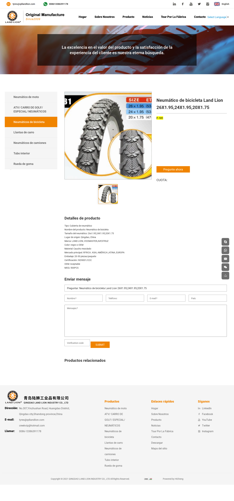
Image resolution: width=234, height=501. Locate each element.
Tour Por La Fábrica (173, 17)
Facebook (207, 414)
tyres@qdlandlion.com (31, 419)
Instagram (207, 431)
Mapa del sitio (159, 448)
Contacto (200, 17)
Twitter (206, 425)
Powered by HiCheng (173, 478)
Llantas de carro (114, 442)
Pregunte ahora (173, 169)
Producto (128, 17)
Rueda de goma (113, 465)
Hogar (83, 17)
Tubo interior (112, 459)
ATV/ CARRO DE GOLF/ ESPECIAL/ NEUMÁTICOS (115, 419)
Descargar (157, 442)
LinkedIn (207, 408)
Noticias (147, 17)
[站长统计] (148, 478)
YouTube (207, 419)
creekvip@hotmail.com (32, 425)
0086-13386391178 (30, 431)
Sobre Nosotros (105, 17)
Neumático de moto (116, 408)
